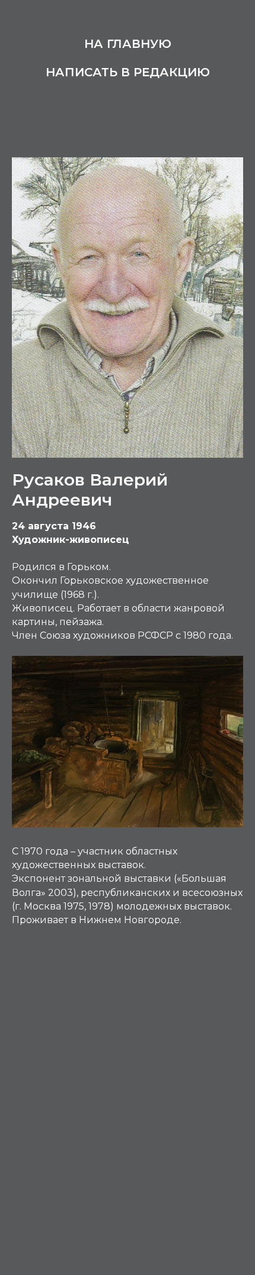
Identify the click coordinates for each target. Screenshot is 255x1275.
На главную (127, 44)
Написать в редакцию (128, 72)
